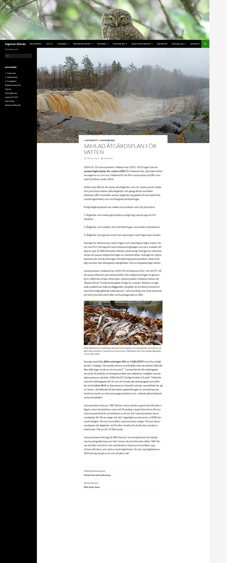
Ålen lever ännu (92, 485)
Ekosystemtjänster (140, 44)
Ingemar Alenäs (15, 44)
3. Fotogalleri (10, 81)
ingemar (108, 158)
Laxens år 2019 (11, 97)
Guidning (61, 44)
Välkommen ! (35, 44)
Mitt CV (49, 44)
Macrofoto (9, 101)
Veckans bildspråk (13, 105)
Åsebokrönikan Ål (12, 85)
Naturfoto (162, 44)
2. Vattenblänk (106, 140)
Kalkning (101, 44)
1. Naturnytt (91, 140)
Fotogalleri (177, 44)
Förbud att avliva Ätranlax (97, 473)
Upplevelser (119, 44)
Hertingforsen (11, 93)
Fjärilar (8, 89)
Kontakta (194, 44)
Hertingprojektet (82, 44)
